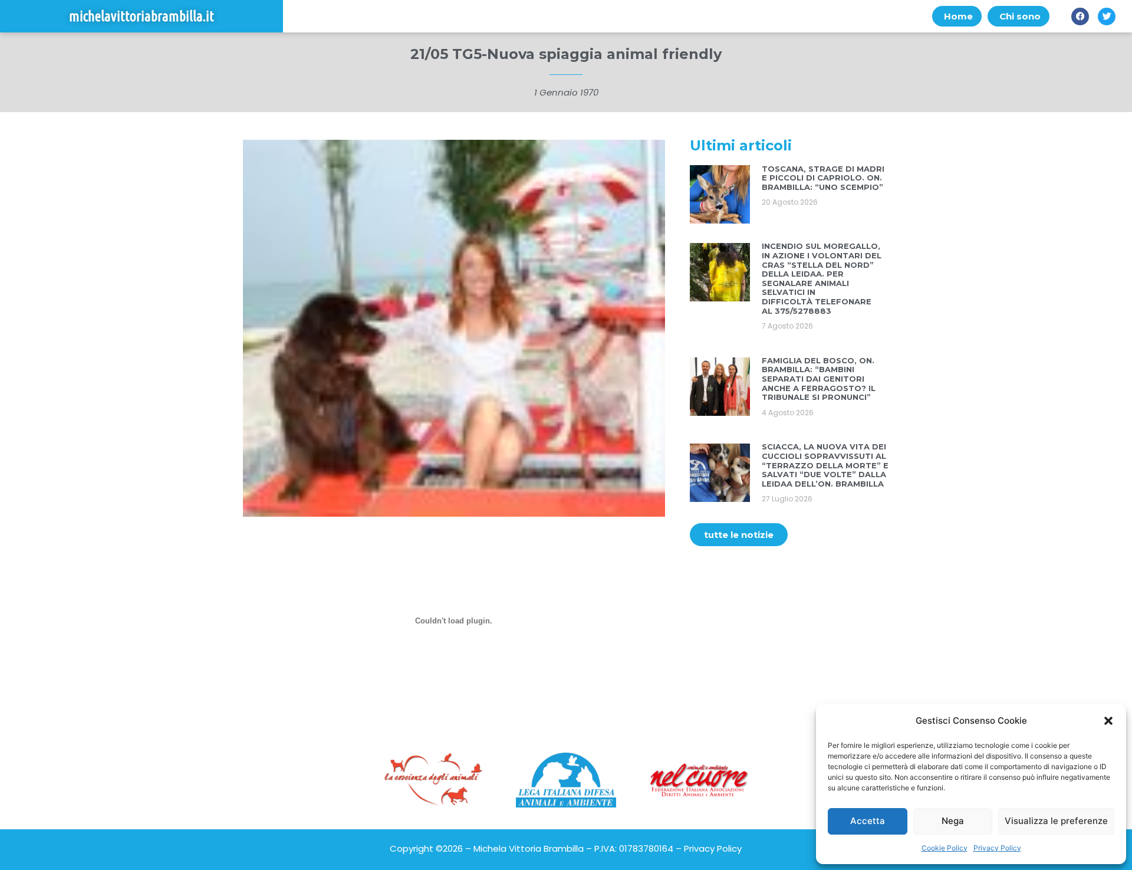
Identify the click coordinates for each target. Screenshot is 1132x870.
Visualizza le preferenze (1056, 820)
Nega (953, 820)
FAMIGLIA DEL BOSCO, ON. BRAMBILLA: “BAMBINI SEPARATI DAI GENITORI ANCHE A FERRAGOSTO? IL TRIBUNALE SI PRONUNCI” (819, 379)
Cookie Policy (945, 847)
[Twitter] (1106, 16)
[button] (1108, 721)
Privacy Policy (997, 847)
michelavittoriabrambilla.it (141, 16)
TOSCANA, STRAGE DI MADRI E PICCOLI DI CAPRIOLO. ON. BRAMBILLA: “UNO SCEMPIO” (823, 178)
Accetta (867, 820)
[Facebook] (1080, 16)
